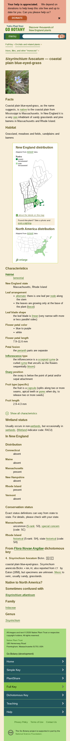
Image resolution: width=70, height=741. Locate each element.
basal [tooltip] (31, 306)
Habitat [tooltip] (9, 274)
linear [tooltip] (35, 315)
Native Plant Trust (15, 640)
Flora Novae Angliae (29, 548)
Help (9, 711)
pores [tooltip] (42, 391)
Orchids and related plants (27, 44)
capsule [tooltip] (31, 388)
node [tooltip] (53, 295)
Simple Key (13, 669)
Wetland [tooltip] (22, 430)
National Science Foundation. (29, 734)
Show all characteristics (23, 413)
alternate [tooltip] (21, 295)
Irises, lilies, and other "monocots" (21, 50)
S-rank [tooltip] (31, 526)
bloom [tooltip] (30, 366)
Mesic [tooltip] (57, 572)
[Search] (61, 36)
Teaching (12, 703)
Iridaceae (10, 607)
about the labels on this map (31, 215)
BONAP (30, 152)
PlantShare (13, 678)
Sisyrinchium (12, 620)
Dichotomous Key (17, 695)
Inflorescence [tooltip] (13, 355)
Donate (17, 18)
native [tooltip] (23, 109)
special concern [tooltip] (50, 526)
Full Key (9, 44)
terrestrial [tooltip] (18, 278)
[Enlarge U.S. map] (35, 249)
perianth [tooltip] (22, 350)
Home (10, 661)
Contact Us (51, 722)
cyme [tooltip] (52, 359)
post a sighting (24, 223)
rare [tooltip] (15, 117)
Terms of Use (37, 722)
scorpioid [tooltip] (43, 359)
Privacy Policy (21, 722)
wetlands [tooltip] (35, 426)
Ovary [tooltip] (8, 371)
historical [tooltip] (18, 538)
